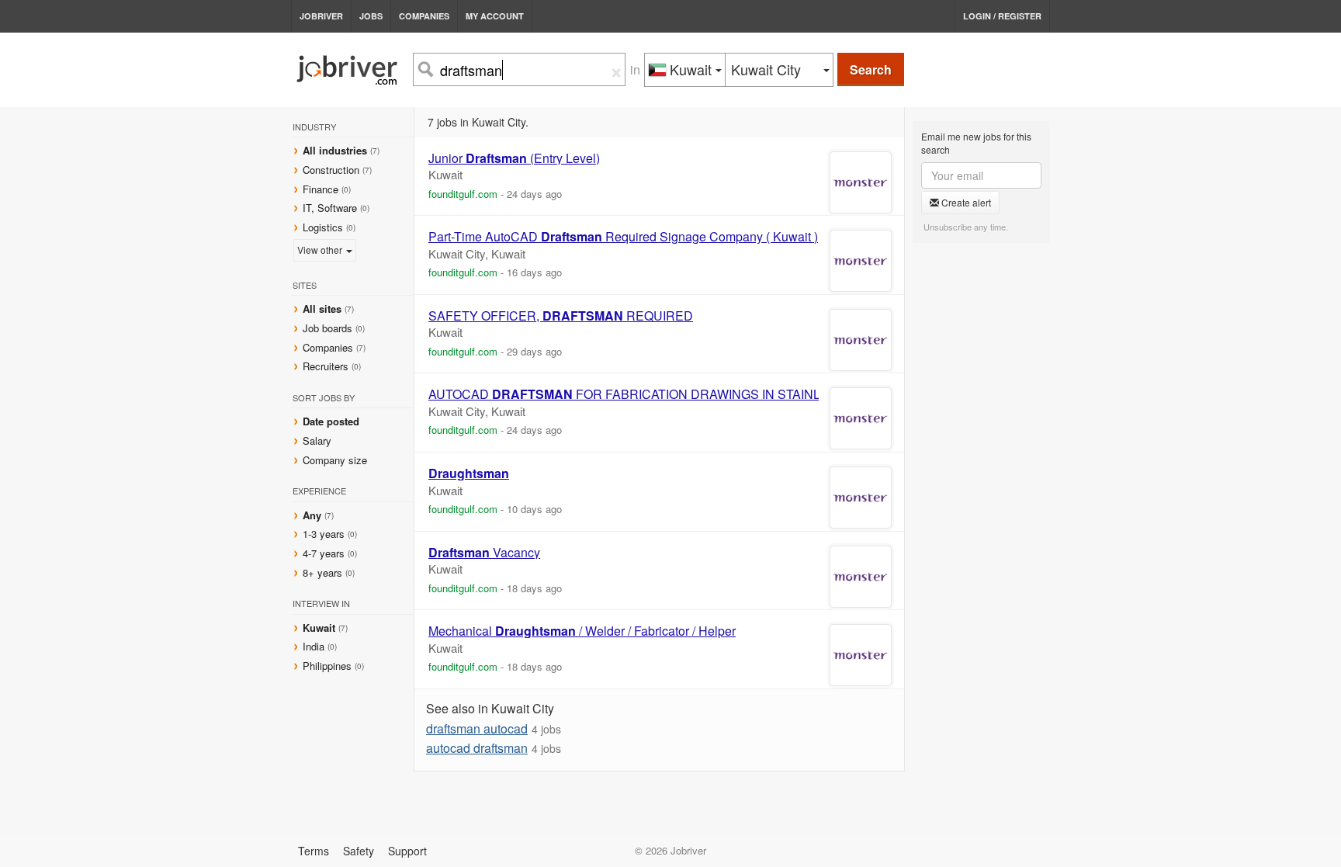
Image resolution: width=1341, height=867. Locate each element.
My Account (495, 16)
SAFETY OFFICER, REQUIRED (560, 316)
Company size (335, 460)
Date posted (331, 421)
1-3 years (324, 533)
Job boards (327, 328)
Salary (317, 440)
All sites (322, 308)
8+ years (322, 572)
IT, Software (330, 207)
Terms (313, 850)
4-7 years (324, 553)
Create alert (965, 202)
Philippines (329, 665)
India (315, 646)
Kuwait (320, 627)
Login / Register (1002, 16)
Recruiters (327, 366)
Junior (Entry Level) (514, 158)
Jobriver (321, 16)
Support (407, 850)
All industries (335, 150)
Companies (424, 16)
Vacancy (484, 553)
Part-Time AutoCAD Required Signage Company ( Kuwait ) (623, 237)
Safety (358, 850)
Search (871, 69)
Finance (320, 189)
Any (312, 515)
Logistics (323, 227)
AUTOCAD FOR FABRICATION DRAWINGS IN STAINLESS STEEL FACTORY (689, 394)
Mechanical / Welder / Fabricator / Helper (582, 631)
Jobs (371, 16)
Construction (331, 169)
